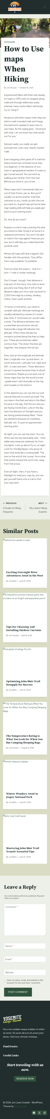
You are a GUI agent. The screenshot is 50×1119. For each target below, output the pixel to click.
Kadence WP (20, 1106)
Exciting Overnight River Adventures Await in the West (24, 574)
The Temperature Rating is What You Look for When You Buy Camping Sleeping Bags (24, 739)
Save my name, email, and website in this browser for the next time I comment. (25, 981)
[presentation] (25, 553)
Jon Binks (13, 581)
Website (9, 972)
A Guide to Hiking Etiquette (12, 507)
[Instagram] (44, 1113)
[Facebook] (34, 1113)
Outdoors (9, 42)
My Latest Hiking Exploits (38, 507)
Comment (11, 906)
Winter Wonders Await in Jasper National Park (22, 795)
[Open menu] (44, 7)
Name (9, 946)
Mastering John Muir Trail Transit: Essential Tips (22, 850)
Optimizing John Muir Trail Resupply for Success (23, 683)
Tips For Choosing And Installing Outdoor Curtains (23, 628)
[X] (39, 1113)
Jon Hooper (12, 87)
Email (8, 959)
